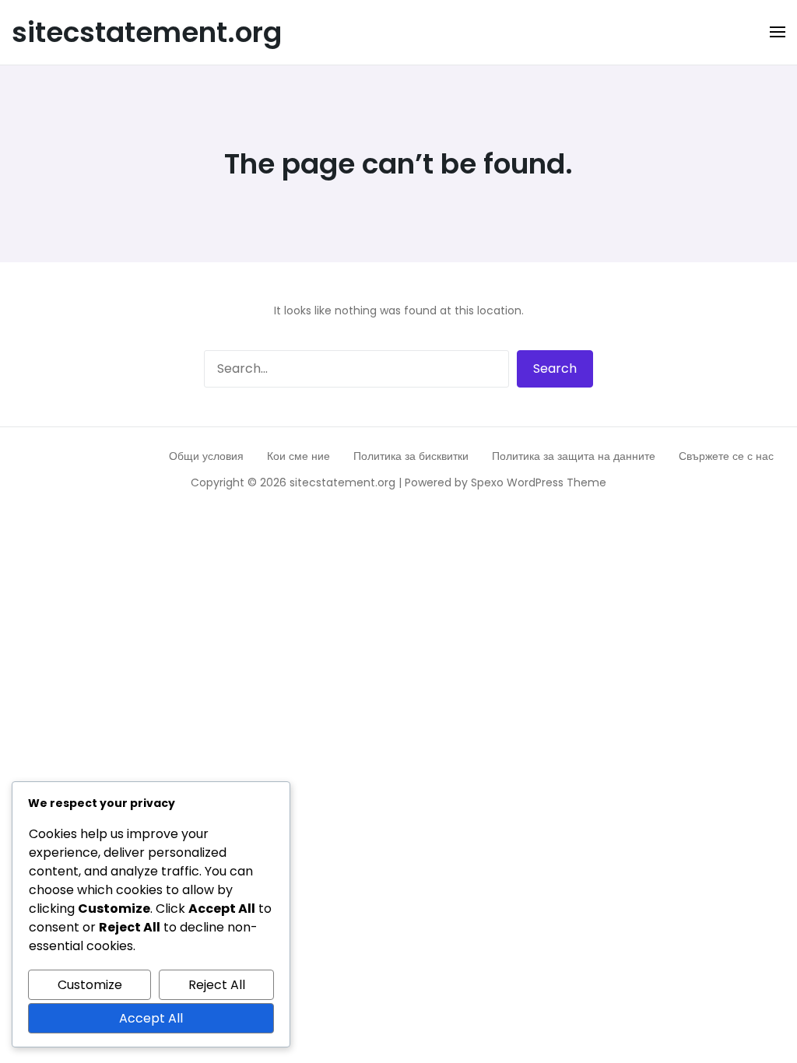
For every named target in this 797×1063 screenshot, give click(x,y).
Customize (90, 985)
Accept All (151, 1018)
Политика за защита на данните (573, 456)
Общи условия (206, 456)
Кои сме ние (298, 456)
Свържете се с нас (726, 456)
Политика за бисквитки (411, 456)
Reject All (216, 985)
